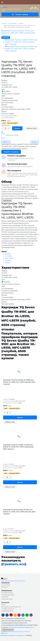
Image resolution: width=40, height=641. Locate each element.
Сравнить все (14, 564)
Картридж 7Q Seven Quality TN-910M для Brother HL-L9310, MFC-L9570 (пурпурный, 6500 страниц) (18, 447)
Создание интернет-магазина (11, 635)
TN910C (8, 263)
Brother (21, 23)
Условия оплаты (7, 593)
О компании (5, 585)
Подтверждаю (7, 629)
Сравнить (34, 142)
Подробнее (6, 200)
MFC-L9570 (9, 258)
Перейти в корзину (11, 152)
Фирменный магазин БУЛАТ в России (18, 631)
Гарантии (4, 597)
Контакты (4, 587)
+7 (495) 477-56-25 (32, 2)
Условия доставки (7, 595)
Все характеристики (9, 116)
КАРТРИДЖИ (12, 23)
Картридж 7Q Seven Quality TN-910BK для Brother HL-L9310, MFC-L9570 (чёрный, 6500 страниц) (19, 382)
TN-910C (8, 260)
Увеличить (6, 37)
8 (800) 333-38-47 (7, 611)
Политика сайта (7, 599)
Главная (3, 23)
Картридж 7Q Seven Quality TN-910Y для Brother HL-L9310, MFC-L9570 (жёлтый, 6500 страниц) (19, 512)
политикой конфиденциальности (21, 627)
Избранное (6, 142)
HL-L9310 (8, 256)
